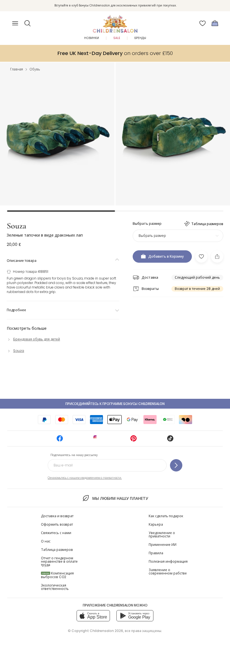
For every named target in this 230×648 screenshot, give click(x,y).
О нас (45, 541)
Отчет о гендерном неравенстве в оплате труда (59, 561)
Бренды (140, 38)
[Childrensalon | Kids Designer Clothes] (115, 21)
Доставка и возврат (57, 516)
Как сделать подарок (166, 516)
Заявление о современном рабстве (168, 571)
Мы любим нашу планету (120, 498)
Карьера (156, 524)
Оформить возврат (57, 524)
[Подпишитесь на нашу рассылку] (176, 465)
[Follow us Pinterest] (133, 440)
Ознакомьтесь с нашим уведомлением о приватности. (85, 478)
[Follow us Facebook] (60, 440)
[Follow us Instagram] (96, 440)
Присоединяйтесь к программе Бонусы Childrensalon (115, 403)
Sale (116, 38)
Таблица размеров (57, 549)
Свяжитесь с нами (56, 532)
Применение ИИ (162, 544)
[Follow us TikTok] (170, 440)
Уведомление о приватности (162, 534)
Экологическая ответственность (55, 587)
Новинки (91, 38)
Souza (16, 226)
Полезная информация (168, 561)
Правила (156, 553)
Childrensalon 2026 (106, 630)
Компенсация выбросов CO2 (57, 575)
